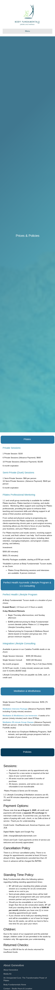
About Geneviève (10, 970)
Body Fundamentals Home (14, 984)
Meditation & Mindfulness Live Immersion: (20, 715)
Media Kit (7, 974)
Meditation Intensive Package (15, 709)
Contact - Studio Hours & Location (17, 988)
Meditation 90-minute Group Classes (18, 722)
